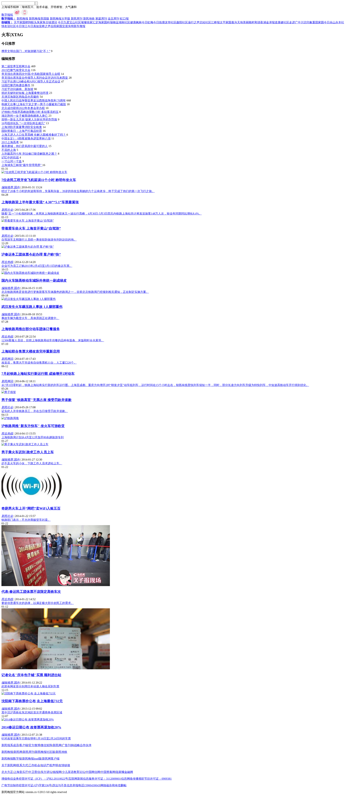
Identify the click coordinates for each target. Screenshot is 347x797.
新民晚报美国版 (39, 18)
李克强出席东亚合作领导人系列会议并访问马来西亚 (34, 77)
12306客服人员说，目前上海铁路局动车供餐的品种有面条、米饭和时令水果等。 (52, 340)
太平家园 (225, 22)
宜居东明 (68, 26)
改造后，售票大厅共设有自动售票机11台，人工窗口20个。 (39, 362)
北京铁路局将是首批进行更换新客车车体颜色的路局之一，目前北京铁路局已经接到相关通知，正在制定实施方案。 (75, 291)
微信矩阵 (46, 745)
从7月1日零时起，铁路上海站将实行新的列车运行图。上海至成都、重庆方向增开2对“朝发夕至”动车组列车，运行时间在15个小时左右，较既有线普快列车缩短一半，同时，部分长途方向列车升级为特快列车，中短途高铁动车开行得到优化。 (155, 385)
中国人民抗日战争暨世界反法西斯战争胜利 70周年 (33, 100)
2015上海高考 (10, 142)
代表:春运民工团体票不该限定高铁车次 (31, 591)
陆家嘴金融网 (124, 771)
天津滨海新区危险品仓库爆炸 (20, 96)
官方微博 (34, 745)
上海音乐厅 (21, 771)
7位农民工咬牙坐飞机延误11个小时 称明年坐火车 (38, 180)
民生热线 (7, 262)
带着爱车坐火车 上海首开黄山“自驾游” (31, 228)
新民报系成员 (10, 745)
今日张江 (21, 26)
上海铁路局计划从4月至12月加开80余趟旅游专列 (32, 437)
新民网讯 (7, 358)
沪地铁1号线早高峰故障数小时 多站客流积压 (30, 111)
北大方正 (7, 771)
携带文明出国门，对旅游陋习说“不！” (25, 51)
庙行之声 (194, 22)
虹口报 (124, 18)
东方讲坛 (46, 771)
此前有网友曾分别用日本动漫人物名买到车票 (30, 686)
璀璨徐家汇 (88, 22)
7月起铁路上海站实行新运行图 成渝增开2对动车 (38, 374)
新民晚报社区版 (45, 751)
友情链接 (64, 765)
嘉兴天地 (237, 22)
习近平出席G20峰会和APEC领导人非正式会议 (30, 81)
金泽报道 (272, 22)
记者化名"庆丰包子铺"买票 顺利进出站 (31, 675)
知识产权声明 (49, 765)
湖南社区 (124, 22)
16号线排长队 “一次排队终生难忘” (23, 123)
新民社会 (7, 209)
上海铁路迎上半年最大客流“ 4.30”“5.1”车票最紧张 (40, 202)
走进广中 (295, 22)
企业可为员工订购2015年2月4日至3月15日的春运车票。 (36, 265)
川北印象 (306, 22)
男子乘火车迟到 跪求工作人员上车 (27, 452)
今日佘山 (329, 22)
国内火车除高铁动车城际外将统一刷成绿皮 (34, 280)
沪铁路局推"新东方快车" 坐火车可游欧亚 (33, 426)
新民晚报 (22, 18)
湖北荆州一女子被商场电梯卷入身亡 (24, 115)
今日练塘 (159, 22)
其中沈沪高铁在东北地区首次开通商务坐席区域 (31, 712)
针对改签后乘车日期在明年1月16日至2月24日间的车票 (36, 738)
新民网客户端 (50, 758)
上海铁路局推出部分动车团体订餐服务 (30, 329)
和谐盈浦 (260, 22)
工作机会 (34, 765)
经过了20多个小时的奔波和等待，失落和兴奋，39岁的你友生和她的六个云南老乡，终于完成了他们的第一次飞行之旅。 (78, 191)
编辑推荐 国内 (10, 187)
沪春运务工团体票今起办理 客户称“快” (31, 254)
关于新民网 (8, 765)
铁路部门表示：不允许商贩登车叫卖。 (26, 519)
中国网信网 (93, 771)
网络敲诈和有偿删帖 (113, 785)
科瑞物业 (113, 22)
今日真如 (33, 26)
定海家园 (101, 22)
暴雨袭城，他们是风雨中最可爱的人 (24, 146)
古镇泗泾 (51, 22)
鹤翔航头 (31, 22)
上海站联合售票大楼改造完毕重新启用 (30, 351)
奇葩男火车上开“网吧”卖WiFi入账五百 (31, 508)
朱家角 (41, 22)
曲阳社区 (182, 22)
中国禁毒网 (108, 771)
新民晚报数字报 (11, 758)
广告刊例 (68, 745)
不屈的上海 (8, 149)
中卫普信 (34, 771)
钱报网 (57, 771)
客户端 (23, 745)
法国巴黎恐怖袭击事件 (15, 85)
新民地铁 (89, 18)
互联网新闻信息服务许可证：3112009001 (94, 778)
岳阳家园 (56, 26)
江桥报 (215, 22)
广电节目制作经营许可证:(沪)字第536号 (26, 785)
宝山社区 (75, 22)
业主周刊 (113, 18)
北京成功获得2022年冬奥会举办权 (23, 108)
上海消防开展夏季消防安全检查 (21, 127)
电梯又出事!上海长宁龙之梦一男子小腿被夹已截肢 (33, 104)
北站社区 (205, 22)
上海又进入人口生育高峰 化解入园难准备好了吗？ (34, 134)
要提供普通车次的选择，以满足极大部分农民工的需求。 (37, 603)
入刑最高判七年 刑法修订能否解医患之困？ (29, 153)
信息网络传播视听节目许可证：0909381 (146, 778)
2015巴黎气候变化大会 (15, 70)
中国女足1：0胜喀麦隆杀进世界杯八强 (26, 138)
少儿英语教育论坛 (73, 771)
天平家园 (19, 22)
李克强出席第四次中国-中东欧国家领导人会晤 (30, 73)
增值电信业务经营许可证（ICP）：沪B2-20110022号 (34, 778)
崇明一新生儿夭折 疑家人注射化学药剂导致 (29, 119)
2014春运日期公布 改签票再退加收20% (31, 727)
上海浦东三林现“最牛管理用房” (21, 165)
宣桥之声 (45, 26)
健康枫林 (136, 22)
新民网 (57, 745)
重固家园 (318, 22)
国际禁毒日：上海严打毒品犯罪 (21, 130)
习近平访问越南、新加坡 (17, 89)
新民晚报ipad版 (32, 758)
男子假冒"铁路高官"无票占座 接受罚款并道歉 (36, 400)
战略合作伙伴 (82, 745)
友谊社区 (10, 26)
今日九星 (63, 22)
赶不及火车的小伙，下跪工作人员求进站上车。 (31, 463)
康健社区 (283, 22)
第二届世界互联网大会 (15, 66)
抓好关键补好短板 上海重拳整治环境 (24, 92)
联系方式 (22, 765)
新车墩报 (79, 26)
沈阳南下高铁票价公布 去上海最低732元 (32, 701)
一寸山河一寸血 (11, 161)
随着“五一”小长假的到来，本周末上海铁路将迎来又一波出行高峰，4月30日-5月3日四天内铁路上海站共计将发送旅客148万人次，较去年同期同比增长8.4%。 (101, 213)
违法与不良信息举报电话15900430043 (76, 785)
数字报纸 (7, 14)
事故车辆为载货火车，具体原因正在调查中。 (30, 318)
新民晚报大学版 (60, 18)
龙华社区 (170, 22)
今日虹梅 (147, 22)
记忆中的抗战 (10, 157)
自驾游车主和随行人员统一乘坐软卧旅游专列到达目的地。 (39, 239)
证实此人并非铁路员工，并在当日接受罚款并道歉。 (34, 411)
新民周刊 (76, 18)
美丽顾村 (248, 22)
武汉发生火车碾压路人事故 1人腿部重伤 (32, 307)
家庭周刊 (101, 18)
